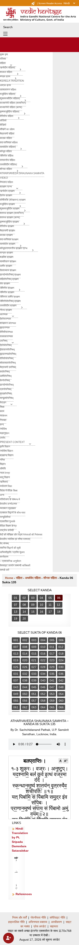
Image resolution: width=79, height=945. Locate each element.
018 (61, 653)
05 (50, 597)
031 (15, 673)
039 (33, 680)
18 (58, 611)
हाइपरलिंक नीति (16, 922)
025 (15, 667)
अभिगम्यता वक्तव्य (37, 922)
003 (33, 640)
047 (52, 687)
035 (52, 673)
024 (61, 660)
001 (15, 640)
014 (24, 653)
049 (15, 694)
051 (33, 694)
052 (43, 694)
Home (9, 578)
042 (61, 680)
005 (52, 640)
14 (24, 611)
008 (24, 647)
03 (33, 597)
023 (52, 660)
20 (24, 618)
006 (61, 640)
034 (43, 673)
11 (50, 604)
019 (15, 660)
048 (61, 687)
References (24, 894)
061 (15, 707)
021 (33, 660)
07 (15, 604)
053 (52, 694)
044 (24, 687)
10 (41, 604)
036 (61, 673)
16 (41, 611)
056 (24, 700)
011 (52, 647)
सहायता (54, 926)
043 (15, 687)
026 (24, 667)
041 (52, 680)
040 (43, 680)
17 (50, 611)
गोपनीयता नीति (38, 917)
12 (58, 604)
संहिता (19, 578)
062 (24, 707)
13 (15, 611)
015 (33, 653)
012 (60, 647)
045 (33, 687)
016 (43, 653)
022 (43, 660)
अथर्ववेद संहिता (33, 578)
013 (15, 653)
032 (24, 673)
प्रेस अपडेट (39, 926)
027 (33, 667)
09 (33, 604)
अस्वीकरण (56, 922)
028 (43, 667)
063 (33, 707)
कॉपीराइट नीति (57, 917)
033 (33, 673)
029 (52, 667)
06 (58, 597)
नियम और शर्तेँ (19, 917)
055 (15, 700)
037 (15, 680)
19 (15, 618)
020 (24, 660)
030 (61, 667)
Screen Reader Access (50, 3)
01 (15, 597)
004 (43, 640)
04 (41, 597)
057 (33, 700)
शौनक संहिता (50, 578)
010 (43, 647)
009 (33, 647)
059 (52, 700)
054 (61, 694)
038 (24, 680)
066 (61, 707)
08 (24, 604)
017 (52, 653)
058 (43, 700)
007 (15, 647)
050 (24, 694)
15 (33, 611)
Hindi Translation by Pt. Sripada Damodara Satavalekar (20, 839)
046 (43, 687)
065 (52, 707)
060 (61, 700)
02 (24, 597)
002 (24, 640)
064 (43, 707)
